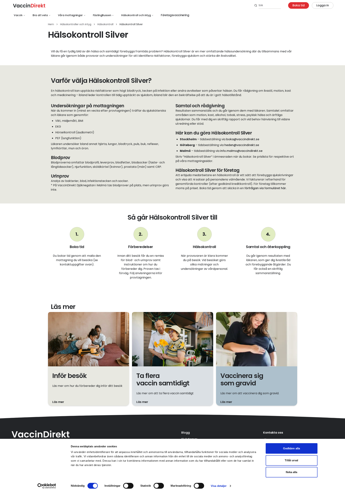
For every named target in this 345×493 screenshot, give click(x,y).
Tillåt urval (291, 460)
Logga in (322, 5)
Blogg (185, 432)
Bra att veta (40, 15)
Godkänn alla (291, 448)
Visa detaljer (219, 485)
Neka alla (291, 472)
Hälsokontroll (105, 24)
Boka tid (298, 5)
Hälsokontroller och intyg (75, 24)
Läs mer (58, 402)
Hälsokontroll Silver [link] (131, 24)
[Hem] (29, 5)
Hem (51, 24)
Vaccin (18, 15)
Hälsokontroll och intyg (136, 15)
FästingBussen (102, 15)
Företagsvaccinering (175, 15)
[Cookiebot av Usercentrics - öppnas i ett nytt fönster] (46, 486)
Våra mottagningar (70, 15)
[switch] (128, 486)
